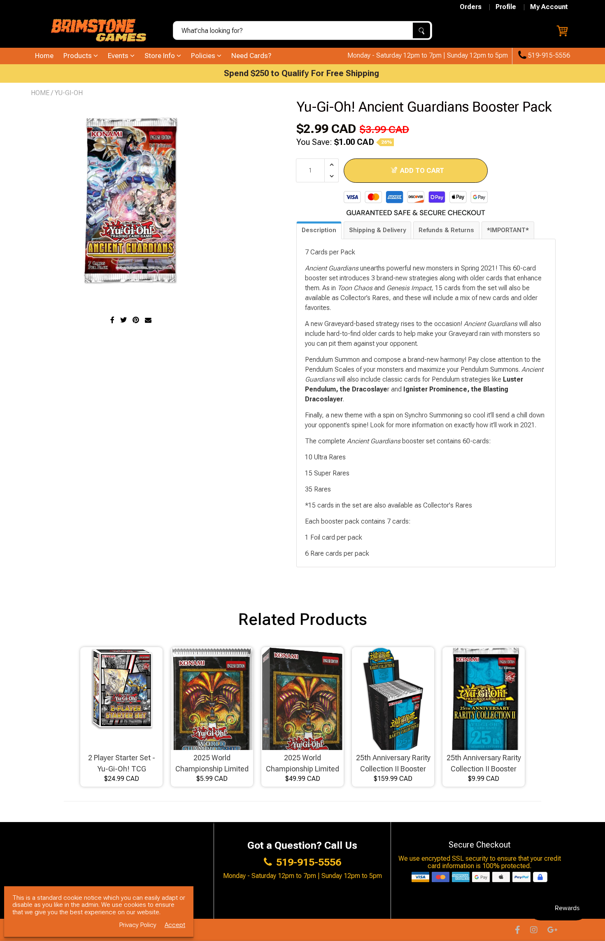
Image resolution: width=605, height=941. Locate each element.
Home (44, 55)
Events (119, 55)
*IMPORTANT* (508, 230)
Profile (506, 7)
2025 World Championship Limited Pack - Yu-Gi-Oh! (212, 763)
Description (319, 230)
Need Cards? (251, 55)
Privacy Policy (137, 925)
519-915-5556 (548, 55)
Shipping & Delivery (377, 230)
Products (78, 55)
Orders (471, 7)
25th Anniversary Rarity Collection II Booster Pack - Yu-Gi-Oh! (484, 763)
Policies (204, 55)
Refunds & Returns (446, 230)
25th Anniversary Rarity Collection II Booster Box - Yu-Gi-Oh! (393, 763)
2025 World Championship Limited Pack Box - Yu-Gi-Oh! (302, 763)
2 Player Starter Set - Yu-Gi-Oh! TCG (121, 763)
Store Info (160, 55)
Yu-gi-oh (69, 93)
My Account (549, 7)
